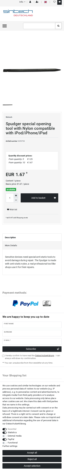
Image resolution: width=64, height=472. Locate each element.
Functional (13, 442)
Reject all (32, 459)
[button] (22, 2)
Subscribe (31, 349)
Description (10, 237)
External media (15, 436)
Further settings (9, 446)
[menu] (4, 25)
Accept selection (32, 466)
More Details (11, 245)
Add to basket (38, 198)
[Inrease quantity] (16, 195)
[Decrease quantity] (16, 200)
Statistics (12, 432)
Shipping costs (22, 218)
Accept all (32, 452)
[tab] (32, 237)
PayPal (11, 439)
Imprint (52, 417)
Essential (12, 429)
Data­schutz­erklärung (16, 423)
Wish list (13, 209)
